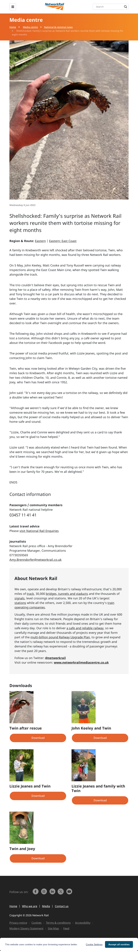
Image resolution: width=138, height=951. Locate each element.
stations (20, 603)
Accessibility (82, 923)
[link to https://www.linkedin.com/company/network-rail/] (52, 893)
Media (46, 906)
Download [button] (38, 738)
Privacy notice (18, 923)
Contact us (61, 906)
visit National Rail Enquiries (39, 531)
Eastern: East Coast (63, 241)
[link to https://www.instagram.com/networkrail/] (44, 893)
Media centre (30, 27)
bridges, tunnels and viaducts (67, 594)
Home (12, 27)
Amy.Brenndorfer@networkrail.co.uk (35, 560)
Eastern (40, 241)
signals (19, 598)
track (30, 594)
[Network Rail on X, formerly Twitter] (61, 893)
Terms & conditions (58, 923)
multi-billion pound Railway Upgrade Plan (60, 637)
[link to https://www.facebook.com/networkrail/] (36, 893)
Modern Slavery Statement (26, 928)
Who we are (29, 906)
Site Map (53, 928)
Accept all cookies (119, 944)
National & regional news (58, 27)
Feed (66, 928)
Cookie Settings (94, 944)
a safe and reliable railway (85, 628)
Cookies (36, 923)
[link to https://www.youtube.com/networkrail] (69, 893)
